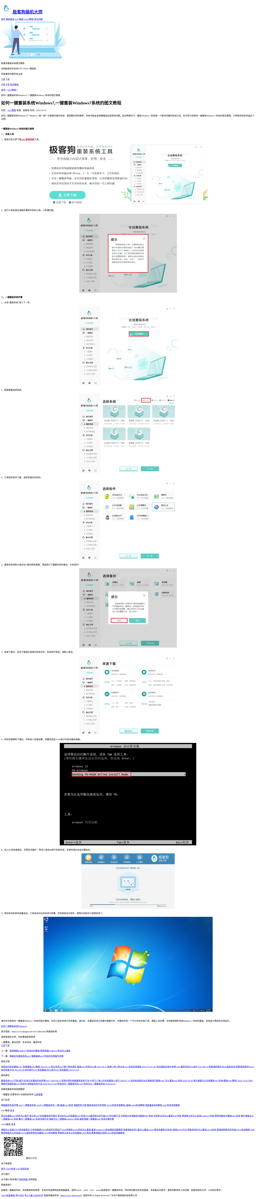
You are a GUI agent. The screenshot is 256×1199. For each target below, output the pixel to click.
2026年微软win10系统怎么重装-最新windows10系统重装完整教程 (92, 1130)
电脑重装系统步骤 (9, 1105)
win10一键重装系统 (45, 1105)
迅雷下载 (5, 84)
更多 (12, 1110)
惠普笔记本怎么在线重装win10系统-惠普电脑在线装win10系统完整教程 (91, 1133)
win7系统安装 (22, 1169)
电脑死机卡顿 (80, 1105)
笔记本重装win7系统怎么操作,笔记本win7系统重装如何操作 (29, 1116)
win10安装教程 (8, 1195)
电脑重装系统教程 (154, 1105)
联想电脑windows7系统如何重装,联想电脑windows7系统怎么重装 (40, 1051)
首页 (3, 19)
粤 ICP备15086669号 (34, 1195)
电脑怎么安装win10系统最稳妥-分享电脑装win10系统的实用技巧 (31, 1130)
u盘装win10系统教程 (135, 1105)
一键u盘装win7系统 (64, 1105)
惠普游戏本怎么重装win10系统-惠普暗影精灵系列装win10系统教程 (218, 1130)
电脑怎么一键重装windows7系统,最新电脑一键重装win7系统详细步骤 (81, 1119)
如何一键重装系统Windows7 (14, 1026)
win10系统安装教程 (116, 1105)
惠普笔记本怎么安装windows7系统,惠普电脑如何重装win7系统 (211, 1116)
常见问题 (38, 19)
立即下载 (5, 79)
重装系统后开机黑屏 (96, 1105)
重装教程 (10, 19)
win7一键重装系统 (27, 1105)
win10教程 (29, 19)
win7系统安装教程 (171, 1105)
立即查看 (38, 1094)
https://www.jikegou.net (71, 1195)
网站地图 (23, 1179)
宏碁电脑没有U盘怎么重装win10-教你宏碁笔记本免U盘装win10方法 (155, 1130)
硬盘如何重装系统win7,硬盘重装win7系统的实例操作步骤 (36, 1056)
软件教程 (14, 84)
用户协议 (19, 1195)
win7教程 (19, 19)
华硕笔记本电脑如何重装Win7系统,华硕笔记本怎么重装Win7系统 (151, 1116)
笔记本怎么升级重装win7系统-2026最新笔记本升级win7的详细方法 (89, 1116)
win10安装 (10, 1169)
